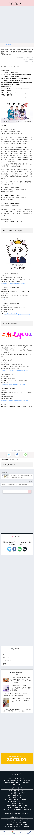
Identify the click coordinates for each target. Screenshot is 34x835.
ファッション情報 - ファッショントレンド (17, 799)
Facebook (14, 551)
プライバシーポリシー (12, 780)
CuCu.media (8, 660)
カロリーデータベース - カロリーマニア (17, 820)
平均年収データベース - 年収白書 (17, 822)
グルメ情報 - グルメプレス (18, 791)
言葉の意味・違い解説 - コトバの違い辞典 (17, 826)
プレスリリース (14, 459)
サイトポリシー (26, 780)
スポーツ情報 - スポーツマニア (17, 801)
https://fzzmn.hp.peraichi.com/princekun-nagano (13, 299)
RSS (24, 551)
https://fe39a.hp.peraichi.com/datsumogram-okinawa (14, 400)
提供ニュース (6, 657)
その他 (4, 664)
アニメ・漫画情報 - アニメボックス (17, 795)
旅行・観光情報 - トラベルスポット (17, 805)
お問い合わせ (10, 782)
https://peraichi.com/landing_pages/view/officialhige (17, 314)
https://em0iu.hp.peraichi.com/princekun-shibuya (13, 283)
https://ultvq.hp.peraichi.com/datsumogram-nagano (14, 384)
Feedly (19, 551)
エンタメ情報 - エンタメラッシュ (17, 793)
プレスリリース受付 (23, 782)
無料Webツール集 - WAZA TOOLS (17, 824)
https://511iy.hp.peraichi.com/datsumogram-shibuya (14, 370)
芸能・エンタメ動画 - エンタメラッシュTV (17, 813)
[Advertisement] (17, 24)
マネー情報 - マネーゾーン (18, 803)
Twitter (9, 551)
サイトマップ (17, 784)
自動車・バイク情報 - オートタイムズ (18, 807)
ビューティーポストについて (18, 778)
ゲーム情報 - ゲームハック (18, 797)
